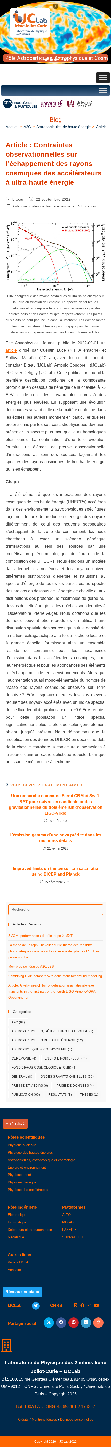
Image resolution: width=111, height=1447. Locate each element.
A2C (18, 1022)
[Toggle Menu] (103, 77)
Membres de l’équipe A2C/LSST (32, 966)
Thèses (89, 1094)
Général (22, 1076)
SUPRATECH (72, 1237)
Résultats (60, 1094)
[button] (55, 6)
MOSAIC (69, 1222)
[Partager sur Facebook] (61, 1322)
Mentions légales (44, 1419)
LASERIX (69, 1230)
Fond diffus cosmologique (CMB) (44, 1067)
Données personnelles (76, 1419)
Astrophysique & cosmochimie (42, 1049)
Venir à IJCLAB (19, 1262)
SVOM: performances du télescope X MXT (40, 936)
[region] (55, 32)
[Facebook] (82, 1305)
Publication (86, 206)
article (11, 350)
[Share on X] (49, 1322)
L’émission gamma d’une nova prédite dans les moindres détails (55, 838)
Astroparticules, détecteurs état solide (52, 1031)
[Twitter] (36, 1306)
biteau (17, 199)
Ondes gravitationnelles (67, 1076)
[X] (75, 1305)
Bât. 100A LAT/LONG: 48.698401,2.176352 (55, 1406)
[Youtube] (96, 1305)
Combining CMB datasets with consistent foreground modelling (55, 976)
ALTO (66, 1215)
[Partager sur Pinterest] (73, 1322)
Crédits (23, 1419)
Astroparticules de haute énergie (41, 206)
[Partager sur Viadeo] (98, 1322)
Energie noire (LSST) (66, 1058)
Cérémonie (24, 1058)
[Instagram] (89, 1305)
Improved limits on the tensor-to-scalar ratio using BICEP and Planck (55, 871)
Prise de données (75, 1085)
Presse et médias (30, 1085)
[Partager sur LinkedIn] (86, 1322)
